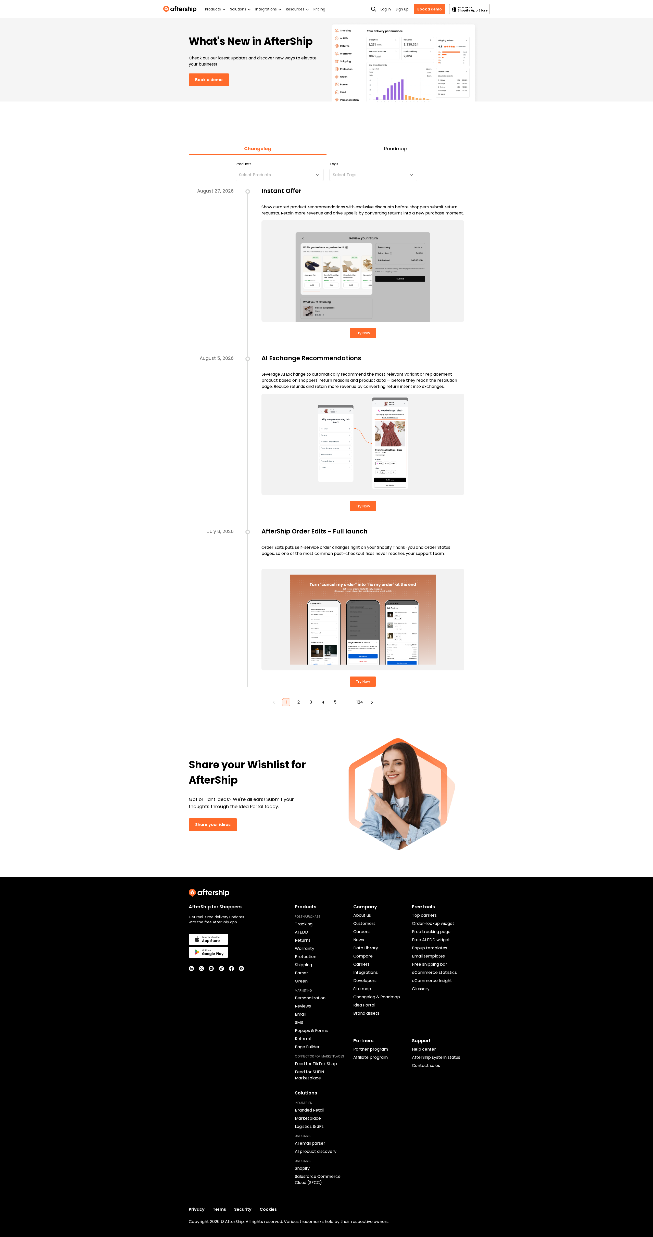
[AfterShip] (181, 9)
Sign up (402, 9)
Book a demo (429, 9)
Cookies (268, 1209)
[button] (279, 175)
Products (244, 164)
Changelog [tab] (257, 148)
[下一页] (372, 702)
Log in (386, 9)
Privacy (197, 1209)
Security (243, 1209)
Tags (334, 164)
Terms (219, 1209)
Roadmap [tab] (395, 148)
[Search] (373, 9)
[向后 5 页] (347, 702)
